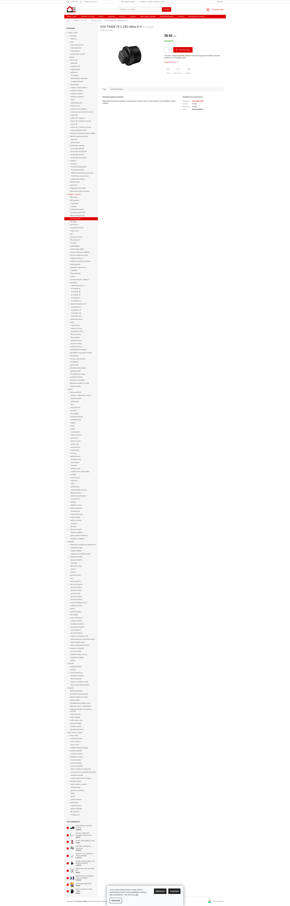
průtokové (74, 72)
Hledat (166, 9)
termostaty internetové (79, 158)
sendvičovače (75, 447)
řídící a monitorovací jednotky (81, 769)
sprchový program (76, 584)
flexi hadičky (74, 362)
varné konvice (75, 478)
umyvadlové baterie (77, 627)
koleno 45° (74, 124)
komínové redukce (77, 90)
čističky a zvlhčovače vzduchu (81, 395)
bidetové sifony (76, 340)
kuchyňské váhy (76, 420)
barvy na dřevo (76, 742)
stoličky (72, 660)
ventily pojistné (75, 264)
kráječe (73, 423)
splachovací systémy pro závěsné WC (83, 545)
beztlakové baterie (77, 624)
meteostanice (75, 432)
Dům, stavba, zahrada (75, 732)
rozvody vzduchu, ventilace (79, 279)
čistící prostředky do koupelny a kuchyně (81, 710)
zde (136, 894)
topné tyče (73, 185)
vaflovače (74, 481)
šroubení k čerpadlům (77, 380)
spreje (73, 796)
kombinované (75, 66)
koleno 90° (74, 115)
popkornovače (76, 441)
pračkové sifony (76, 346)
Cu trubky (73, 206)
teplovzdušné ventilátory (79, 535)
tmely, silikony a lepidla (78, 784)
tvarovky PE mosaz (77, 228)
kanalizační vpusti (76, 319)
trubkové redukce (77, 94)
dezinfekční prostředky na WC (80, 703)
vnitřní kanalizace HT (78, 286)
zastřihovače (75, 487)
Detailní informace (170, 62)
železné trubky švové (77, 215)
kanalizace (73, 283)
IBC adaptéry (75, 812)
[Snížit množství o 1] (172, 51)
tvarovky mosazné (76, 237)
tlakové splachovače (78, 642)
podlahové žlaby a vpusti (78, 654)
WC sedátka (74, 615)
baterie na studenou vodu (79, 636)
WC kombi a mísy (76, 566)
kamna (72, 57)
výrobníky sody (76, 459)
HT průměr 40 (75, 292)
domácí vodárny (76, 760)
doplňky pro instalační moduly (81, 554)
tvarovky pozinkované (77, 212)
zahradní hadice (76, 806)
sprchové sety (75, 593)
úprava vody (74, 365)
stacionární (74, 75)
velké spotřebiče (76, 508)
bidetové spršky (76, 606)
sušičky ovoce (75, 468)
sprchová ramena (76, 599)
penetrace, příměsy (77, 790)
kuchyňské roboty (77, 417)
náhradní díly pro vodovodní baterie (83, 639)
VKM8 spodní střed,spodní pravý (82, 173)
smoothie (74, 465)
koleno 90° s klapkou (78, 118)
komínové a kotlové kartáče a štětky (83, 133)
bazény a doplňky (76, 751)
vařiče (73, 484)
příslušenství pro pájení (78, 368)
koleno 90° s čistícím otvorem (81, 121)
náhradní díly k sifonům (78, 350)
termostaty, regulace (77, 145)
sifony (72, 322)
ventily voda (74, 231)
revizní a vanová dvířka (77, 359)
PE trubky (73, 222)
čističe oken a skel (76, 720)
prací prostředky (75, 723)
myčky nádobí (75, 517)
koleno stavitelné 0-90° (78, 130)
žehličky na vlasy (76, 505)
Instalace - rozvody (74, 194)
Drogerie (71, 688)
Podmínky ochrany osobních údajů (151, 2)
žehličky (73, 502)
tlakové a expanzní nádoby (79, 136)
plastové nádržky (76, 560)
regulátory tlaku (75, 371)
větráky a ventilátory (78, 539)
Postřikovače (75, 815)
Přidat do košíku (184, 50)
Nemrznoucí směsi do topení (79, 191)
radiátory (73, 161)
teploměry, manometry (78, 267)
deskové (74, 164)
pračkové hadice (75, 612)
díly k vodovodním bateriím (80, 645)
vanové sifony (75, 325)
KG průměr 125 (76, 310)
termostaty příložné (77, 148)
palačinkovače (75, 456)
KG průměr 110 (76, 307)
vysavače (74, 523)
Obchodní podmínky (128, 2)
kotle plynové (75, 51)
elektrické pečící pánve (78, 496)
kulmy (73, 426)
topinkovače (75, 450)
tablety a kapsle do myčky (79, 697)
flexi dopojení (75, 337)
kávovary (74, 411)
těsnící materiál (75, 273)
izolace (72, 276)
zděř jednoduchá (76, 103)
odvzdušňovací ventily (77, 374)
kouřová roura (75, 106)
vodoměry (73, 270)
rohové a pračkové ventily (79, 255)
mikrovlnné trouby (77, 514)
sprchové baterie (76, 633)
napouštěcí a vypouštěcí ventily (81, 353)
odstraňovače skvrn (77, 729)
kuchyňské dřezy (76, 666)
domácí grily (75, 401)
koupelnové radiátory (78, 179)
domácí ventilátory (77, 532)
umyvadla (74, 563)
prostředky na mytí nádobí (79, 694)
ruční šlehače (75, 462)
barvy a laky (74, 735)
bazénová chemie (77, 754)
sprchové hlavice (76, 587)
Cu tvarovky (74, 203)
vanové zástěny (75, 581)
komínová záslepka (77, 97)
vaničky (72, 609)
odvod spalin (74, 84)
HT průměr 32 (75, 289)
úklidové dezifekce (76, 691)
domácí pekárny (76, 398)
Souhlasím (174, 891)
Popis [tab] (104, 89)
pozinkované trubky (77, 209)
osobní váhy (75, 444)
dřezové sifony (76, 334)
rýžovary (74, 453)
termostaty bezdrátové (79, 151)
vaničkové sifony (76, 328)
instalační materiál (77, 81)
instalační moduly (76, 548)
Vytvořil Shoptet (218, 901)
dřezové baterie (76, 679)
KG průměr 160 (76, 313)
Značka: (106, 30)
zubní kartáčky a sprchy (79, 490)
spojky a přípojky (76, 809)
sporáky (73, 526)
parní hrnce (74, 438)
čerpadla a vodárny (76, 757)
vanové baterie (76, 630)
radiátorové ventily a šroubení (80, 261)
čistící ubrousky (75, 714)
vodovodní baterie (76, 618)
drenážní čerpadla (77, 775)
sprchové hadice (76, 590)
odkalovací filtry (75, 386)
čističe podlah (75, 700)
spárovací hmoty (76, 799)
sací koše (73, 243)
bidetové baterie (76, 621)
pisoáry (73, 572)
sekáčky (73, 475)
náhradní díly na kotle (78, 54)
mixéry (73, 429)
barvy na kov (75, 745)
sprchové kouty (75, 575)
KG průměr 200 (76, 316)
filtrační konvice (76, 493)
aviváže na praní (75, 726)
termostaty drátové (77, 155)
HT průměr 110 (76, 301)
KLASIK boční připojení (78, 167)
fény (72, 404)
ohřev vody (74, 60)
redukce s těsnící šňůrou (79, 88)
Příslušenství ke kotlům (78, 188)
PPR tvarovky (74, 200)
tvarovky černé (75, 219)
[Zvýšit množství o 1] (172, 48)
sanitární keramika (76, 557)
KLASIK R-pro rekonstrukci (80, 176)
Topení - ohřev (73, 33)
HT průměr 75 (75, 298)
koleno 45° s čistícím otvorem (81, 127)
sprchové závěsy (76, 651)
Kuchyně (70, 663)
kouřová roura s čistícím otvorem (82, 112)
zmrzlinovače (75, 499)
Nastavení (116, 900)
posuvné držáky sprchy (78, 602)
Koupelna (71, 542)
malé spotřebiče (75, 392)
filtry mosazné (75, 240)
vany (71, 578)
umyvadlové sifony (77, 331)
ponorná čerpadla (77, 766)
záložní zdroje (75, 182)
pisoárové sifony (76, 344)
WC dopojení (74, 356)
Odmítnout (160, 891)
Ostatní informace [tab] (117, 89)
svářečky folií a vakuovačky (80, 471)
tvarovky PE (74, 225)
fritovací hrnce (75, 407)
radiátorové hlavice (76, 258)
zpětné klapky (75, 246)
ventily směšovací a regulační (80, 252)
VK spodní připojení (77, 170)
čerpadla (73, 36)
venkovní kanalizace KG (78, 304)
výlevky (73, 569)
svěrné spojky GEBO (77, 249)
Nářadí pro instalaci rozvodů (79, 383)
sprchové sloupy (76, 596)
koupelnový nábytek (77, 648)
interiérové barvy (76, 738)
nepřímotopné (75, 69)
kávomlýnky (75, 414)
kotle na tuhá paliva (77, 45)
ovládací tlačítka (76, 551)
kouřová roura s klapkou (79, 109)
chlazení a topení (75, 529)
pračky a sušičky (76, 520)
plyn (71, 234)
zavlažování (74, 802)
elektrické (74, 63)
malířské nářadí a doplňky (79, 748)
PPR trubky (73, 197)
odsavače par (75, 511)
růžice (73, 100)
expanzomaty (75, 142)
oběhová (74, 39)
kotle (71, 42)
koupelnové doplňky (77, 657)
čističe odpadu (75, 717)
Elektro (70, 389)
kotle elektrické (76, 48)
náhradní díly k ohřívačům (79, 78)
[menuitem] (71, 16)
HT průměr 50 (75, 295)
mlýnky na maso (76, 435)
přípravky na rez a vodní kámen (80, 706)
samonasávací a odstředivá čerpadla (83, 772)
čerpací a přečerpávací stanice (81, 778)
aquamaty (74, 139)
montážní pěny (76, 787)
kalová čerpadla (76, 763)
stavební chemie (75, 781)
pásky (73, 793)
